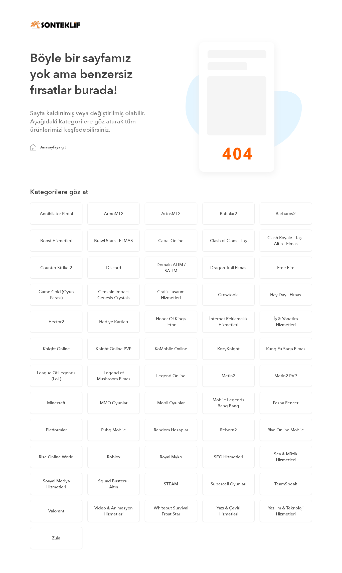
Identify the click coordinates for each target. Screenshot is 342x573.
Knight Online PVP (113, 349)
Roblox (113, 457)
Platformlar (56, 430)
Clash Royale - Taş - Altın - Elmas (285, 241)
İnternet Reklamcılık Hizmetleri (228, 322)
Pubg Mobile (113, 430)
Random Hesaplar (171, 430)
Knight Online (56, 349)
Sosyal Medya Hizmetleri (56, 484)
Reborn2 (228, 430)
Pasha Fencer (285, 403)
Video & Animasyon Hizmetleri (113, 511)
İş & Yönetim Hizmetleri (286, 322)
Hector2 (56, 322)
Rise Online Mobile (285, 430)
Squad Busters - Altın (113, 484)
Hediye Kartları (113, 322)
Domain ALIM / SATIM (171, 268)
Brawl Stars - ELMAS (113, 241)
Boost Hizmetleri (56, 241)
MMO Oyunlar (113, 403)
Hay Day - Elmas (285, 295)
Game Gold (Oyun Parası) (56, 295)
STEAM (171, 484)
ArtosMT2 (171, 214)
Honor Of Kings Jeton (171, 322)
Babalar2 (228, 214)
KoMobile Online (171, 349)
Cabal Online (171, 241)
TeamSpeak (285, 484)
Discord (113, 268)
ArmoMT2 (113, 214)
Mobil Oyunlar (171, 403)
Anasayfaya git (53, 147)
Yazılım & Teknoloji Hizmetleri (285, 511)
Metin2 (228, 376)
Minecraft (56, 403)
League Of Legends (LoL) (56, 376)
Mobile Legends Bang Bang (228, 403)
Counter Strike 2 (56, 268)
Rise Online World (56, 457)
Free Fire (285, 268)
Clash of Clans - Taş (228, 241)
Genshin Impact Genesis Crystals (113, 295)
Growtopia (228, 295)
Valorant (56, 511)
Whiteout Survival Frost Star (171, 511)
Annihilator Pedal (56, 214)
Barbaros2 (286, 214)
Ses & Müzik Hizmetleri (285, 457)
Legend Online (171, 376)
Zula (56, 538)
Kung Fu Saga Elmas (285, 349)
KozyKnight (228, 349)
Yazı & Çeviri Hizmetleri (228, 511)
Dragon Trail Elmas (228, 268)
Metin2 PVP (285, 376)
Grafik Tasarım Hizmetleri (171, 295)
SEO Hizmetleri (228, 457)
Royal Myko (171, 457)
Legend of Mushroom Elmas (113, 376)
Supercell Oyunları (228, 484)
